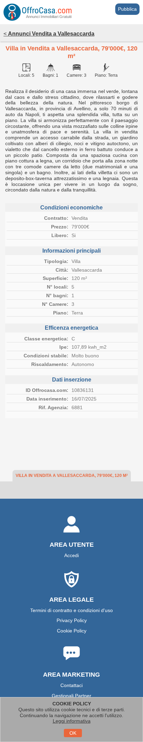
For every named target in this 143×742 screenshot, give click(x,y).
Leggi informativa (72, 721)
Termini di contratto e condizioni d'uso (71, 610)
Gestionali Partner (71, 695)
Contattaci (71, 685)
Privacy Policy (72, 620)
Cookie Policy (71, 630)
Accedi (71, 555)
